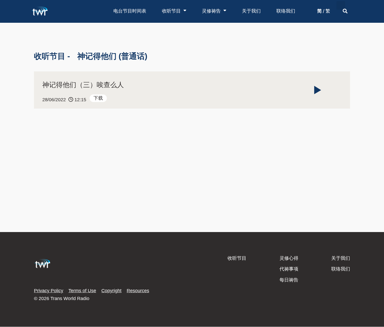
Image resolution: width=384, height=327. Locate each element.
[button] (340, 5)
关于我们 (251, 11)
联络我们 (285, 11)
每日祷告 (289, 280)
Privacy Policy (48, 290)
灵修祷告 (211, 11)
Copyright (111, 290)
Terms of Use (82, 290)
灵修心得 (289, 258)
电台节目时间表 (129, 11)
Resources (138, 290)
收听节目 (171, 11)
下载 (98, 98)
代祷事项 (289, 269)
